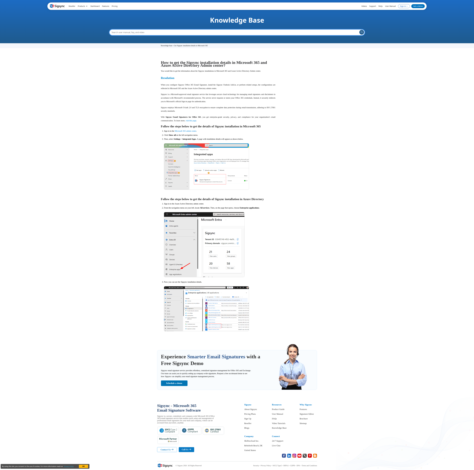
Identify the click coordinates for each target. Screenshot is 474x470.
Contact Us (166, 450)
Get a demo (418, 6)
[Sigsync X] (305, 456)
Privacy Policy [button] (69, 466)
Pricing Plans (250, 414)
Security (256, 466)
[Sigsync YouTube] (299, 456)
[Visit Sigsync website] (164, 466)
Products (82, 6)
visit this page (191, 121)
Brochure (304, 419)
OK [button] (83, 466)
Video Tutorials (278, 423)
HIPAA (285, 466)
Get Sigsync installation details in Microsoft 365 (191, 46)
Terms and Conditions (309, 466)
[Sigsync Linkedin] (289, 456)
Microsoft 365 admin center (185, 131)
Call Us (185, 449)
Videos (364, 6)
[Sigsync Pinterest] (310, 456)
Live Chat (276, 445)
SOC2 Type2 (277, 466)
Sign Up (247, 419)
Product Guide (278, 409)
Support (372, 6)
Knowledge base (167, 46)
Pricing (115, 6)
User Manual (390, 6)
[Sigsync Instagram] (294, 456)
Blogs (246, 428)
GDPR (292, 466)
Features (105, 6)
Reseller (72, 6)
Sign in (403, 6)
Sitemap (303, 423)
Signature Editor (307, 414)
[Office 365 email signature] (57, 6)
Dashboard (95, 6)
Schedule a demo (174, 383)
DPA (298, 466)
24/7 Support (277, 441)
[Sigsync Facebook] (284, 456)
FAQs (380, 6)
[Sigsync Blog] (315, 456)
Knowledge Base (279, 428)
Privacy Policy (265, 466)
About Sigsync (250, 409)
